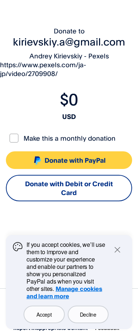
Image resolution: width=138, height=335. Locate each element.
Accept (44, 314)
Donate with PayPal (75, 160)
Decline (88, 314)
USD (69, 116)
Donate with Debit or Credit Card (69, 188)
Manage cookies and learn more (64, 292)
